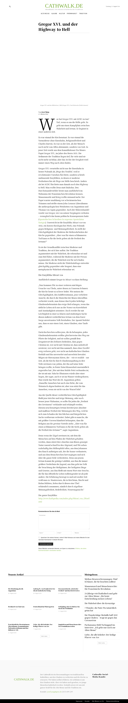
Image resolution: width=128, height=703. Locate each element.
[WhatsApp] (53, 36)
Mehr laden (44, 636)
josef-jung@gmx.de (54, 691)
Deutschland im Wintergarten (43, 607)
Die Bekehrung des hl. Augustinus (15, 590)
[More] (58, 36)
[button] (10, 6)
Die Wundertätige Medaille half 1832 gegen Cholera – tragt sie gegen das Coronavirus (101, 618)
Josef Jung (45, 112)
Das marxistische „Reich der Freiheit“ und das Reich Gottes (69, 590)
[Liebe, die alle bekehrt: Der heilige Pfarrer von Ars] (45, 618)
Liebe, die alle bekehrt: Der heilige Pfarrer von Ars (42, 625)
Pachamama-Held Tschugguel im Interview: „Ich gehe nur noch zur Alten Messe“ (100, 627)
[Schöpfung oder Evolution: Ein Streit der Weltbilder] (70, 600)
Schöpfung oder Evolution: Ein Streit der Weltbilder (69, 607)
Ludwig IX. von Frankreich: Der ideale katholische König (44, 590)
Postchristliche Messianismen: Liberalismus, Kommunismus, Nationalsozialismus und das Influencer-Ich (19, 627)
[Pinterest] (49, 36)
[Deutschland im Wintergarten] (45, 600)
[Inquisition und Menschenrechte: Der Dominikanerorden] (70, 618)
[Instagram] (97, 682)
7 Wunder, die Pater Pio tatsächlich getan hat (100, 609)
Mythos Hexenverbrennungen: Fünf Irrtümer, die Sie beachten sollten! (101, 580)
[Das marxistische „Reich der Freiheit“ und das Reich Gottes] (70, 582)
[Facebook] (40, 36)
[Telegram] (101, 682)
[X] (44, 36)
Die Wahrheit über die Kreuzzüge (100, 603)
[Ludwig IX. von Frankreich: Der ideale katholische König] (45, 582)
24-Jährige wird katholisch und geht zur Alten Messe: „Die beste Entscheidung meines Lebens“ (101, 596)
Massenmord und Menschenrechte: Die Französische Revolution (101, 587)
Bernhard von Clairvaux (16, 607)
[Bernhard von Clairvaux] (19, 600)
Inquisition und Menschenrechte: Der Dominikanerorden (69, 625)
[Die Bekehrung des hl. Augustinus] (19, 582)
